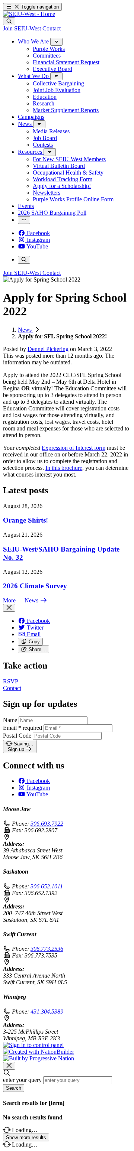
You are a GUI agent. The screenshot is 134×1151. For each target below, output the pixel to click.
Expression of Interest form (73, 448)
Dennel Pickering (48, 349)
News (25, 329)
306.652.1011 (47, 886)
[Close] (9, 608)
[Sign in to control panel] (33, 1045)
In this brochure (63, 468)
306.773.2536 (47, 949)
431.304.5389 (47, 1011)
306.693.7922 (47, 823)
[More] (56, 42)
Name (10, 720)
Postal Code (17, 735)
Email (22, 728)
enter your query (22, 1080)
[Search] (9, 21)
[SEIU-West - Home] (29, 14)
